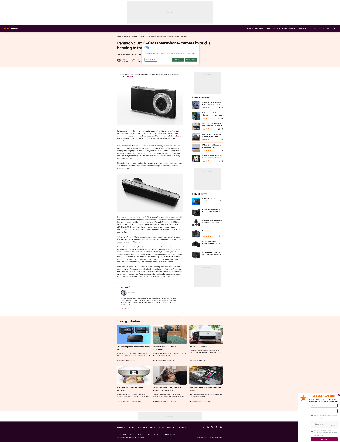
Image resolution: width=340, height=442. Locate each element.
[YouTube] (328, 28)
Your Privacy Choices (157, 427)
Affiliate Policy (182, 427)
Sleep (249, 28)
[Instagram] (324, 28)
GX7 (176, 163)
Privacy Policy (142, 427)
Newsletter (303, 28)
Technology (259, 28)
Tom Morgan (125, 61)
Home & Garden (272, 28)
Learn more (129, 76)
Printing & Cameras (139, 36)
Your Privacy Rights (150, 59)
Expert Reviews (10, 28)
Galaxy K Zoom (174, 136)
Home (119, 36)
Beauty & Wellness (288, 28)
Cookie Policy (191, 55)
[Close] (197, 46)
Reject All (177, 59)
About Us (170, 427)
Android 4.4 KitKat (159, 229)
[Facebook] (311, 28)
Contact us (121, 427)
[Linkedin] (315, 28)
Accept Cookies (190, 59)
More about (125, 308)
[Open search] (334, 28)
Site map (131, 427)
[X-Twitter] (319, 28)
